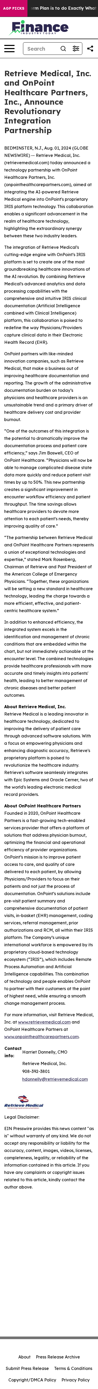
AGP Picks (13, 8)
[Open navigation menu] (9, 48)
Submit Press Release (27, 1368)
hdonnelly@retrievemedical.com (55, 1079)
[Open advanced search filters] (76, 49)
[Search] (63, 49)
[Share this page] (90, 48)
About (24, 1357)
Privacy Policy (75, 1379)
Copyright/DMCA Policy (32, 1379)
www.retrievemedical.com (44, 1022)
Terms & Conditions (73, 1368)
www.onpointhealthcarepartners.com (41, 1036)
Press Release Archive (58, 1357)
